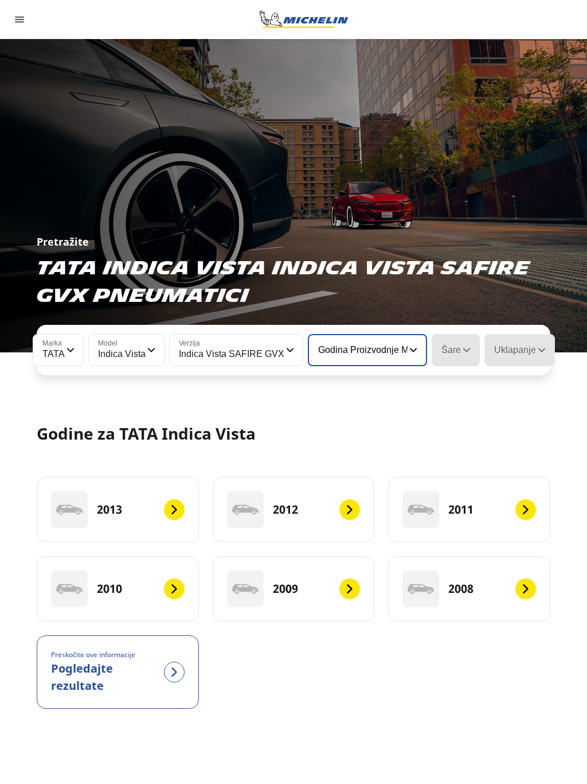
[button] (69, 350)
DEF (528, 743)
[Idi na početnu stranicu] (304, 19)
